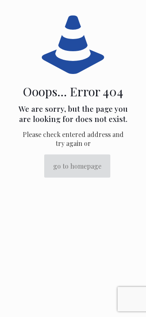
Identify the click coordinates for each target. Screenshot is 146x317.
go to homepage (77, 166)
